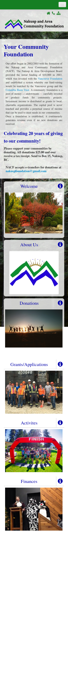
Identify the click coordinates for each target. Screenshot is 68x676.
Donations (29, 303)
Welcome (29, 186)
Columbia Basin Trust (17, 90)
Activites (29, 423)
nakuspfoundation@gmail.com (26, 171)
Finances (29, 481)
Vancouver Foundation (50, 78)
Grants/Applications (29, 364)
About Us (29, 244)
